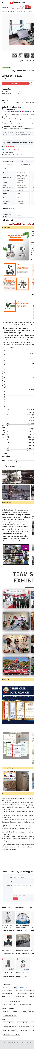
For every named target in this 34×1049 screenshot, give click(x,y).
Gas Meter (14, 1011)
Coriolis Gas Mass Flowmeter (23, 990)
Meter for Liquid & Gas (21, 11)
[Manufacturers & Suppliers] (17, 2)
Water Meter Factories (22, 1023)
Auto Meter (23, 1011)
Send (15, 899)
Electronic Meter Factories (9, 1026)
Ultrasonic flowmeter (7, 993)
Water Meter (6, 1011)
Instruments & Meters (10, 11)
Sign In (4, 154)
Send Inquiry (15, 83)
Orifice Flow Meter (6, 996)
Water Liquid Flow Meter (9, 1030)
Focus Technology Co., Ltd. (20, 1042)
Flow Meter (30, 11)
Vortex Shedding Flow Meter (10, 1015)
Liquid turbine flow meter (22, 993)
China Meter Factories (8, 1023)
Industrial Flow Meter (24, 1026)
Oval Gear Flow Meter (7, 990)
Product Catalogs (23, 987)
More (3, 1037)
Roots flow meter (20, 996)
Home (3, 11)
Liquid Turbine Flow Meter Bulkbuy (11, 1034)
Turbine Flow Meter (22, 1030)
